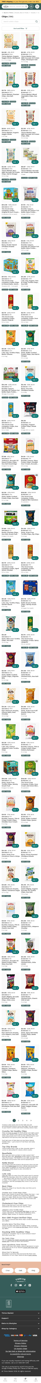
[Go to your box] (37, 6)
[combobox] (15, 6)
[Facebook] (11, 1285)
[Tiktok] (25, 1285)
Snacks (33, 12)
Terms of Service (20, 1340)
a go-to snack (12, 1133)
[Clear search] (26, 6)
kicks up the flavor (22, 1227)
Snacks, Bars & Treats (22, 12)
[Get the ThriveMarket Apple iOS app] (20, 1291)
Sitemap (20, 1357)
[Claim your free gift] (31, 6)
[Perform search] (5, 6)
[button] (37, 6)
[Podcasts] (29, 1285)
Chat (8, 1270)
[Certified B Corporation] (11, 1303)
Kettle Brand (12, 1166)
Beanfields (18, 1156)
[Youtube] (20, 1285)
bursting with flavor (23, 1211)
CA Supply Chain (20, 1348)
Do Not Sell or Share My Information (21, 1351)
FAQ (33, 1270)
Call (20, 1270)
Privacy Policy (20, 1343)
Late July (5, 1175)
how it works (32, 1255)
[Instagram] (16, 1285)
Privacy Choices (20, 1346)
